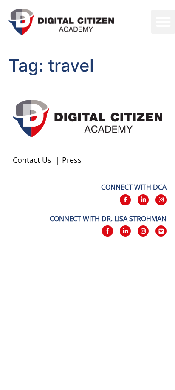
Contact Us (32, 160)
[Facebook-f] (125, 199)
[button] (163, 22)
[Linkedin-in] (143, 199)
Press (72, 160)
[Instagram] (161, 199)
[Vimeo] (161, 231)
